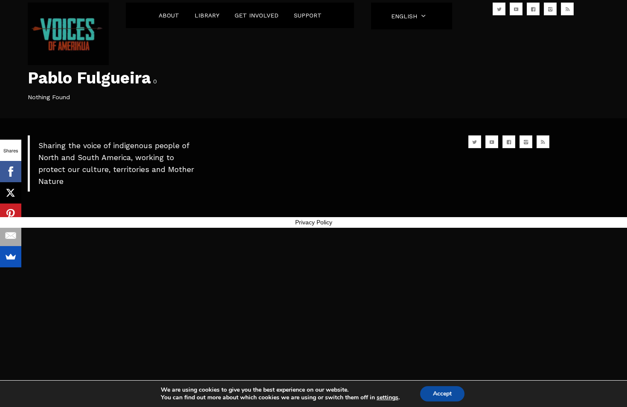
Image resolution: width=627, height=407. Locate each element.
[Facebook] (10, 171)
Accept (442, 394)
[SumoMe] (10, 256)
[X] (10, 193)
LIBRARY (206, 15)
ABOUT (169, 15)
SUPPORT (308, 15)
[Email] (10, 235)
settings (387, 397)
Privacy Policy (313, 222)
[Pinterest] (10, 214)
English (404, 16)
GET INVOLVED (257, 15)
